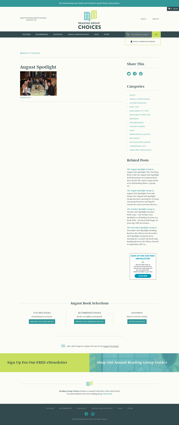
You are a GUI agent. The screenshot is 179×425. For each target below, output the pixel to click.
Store (106, 34)
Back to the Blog (31, 53)
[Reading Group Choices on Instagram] (93, 414)
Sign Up (155, 19)
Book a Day (134, 107)
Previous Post (25, 98)
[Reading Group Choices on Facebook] (86, 414)
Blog (96, 34)
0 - (174, 9)
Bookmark (134, 118)
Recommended (42, 34)
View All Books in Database (144, 41)
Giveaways (58, 34)
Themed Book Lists (138, 146)
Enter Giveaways (137, 321)
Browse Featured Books (42, 321)
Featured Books (137, 122)
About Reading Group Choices (33, 18)
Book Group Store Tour (140, 115)
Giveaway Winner (137, 126)
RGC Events (135, 138)
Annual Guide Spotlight (78, 34)
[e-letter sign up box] (143, 266)
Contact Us (31, 20)
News (132, 130)
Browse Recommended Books (90, 321)
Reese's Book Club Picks (140, 134)
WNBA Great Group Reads (140, 150)
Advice (132, 95)
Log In (143, 19)
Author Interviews (138, 103)
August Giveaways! (111, 346)
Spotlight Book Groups (140, 142)
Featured (26, 34)
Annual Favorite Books (140, 99)
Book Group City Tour (139, 111)
